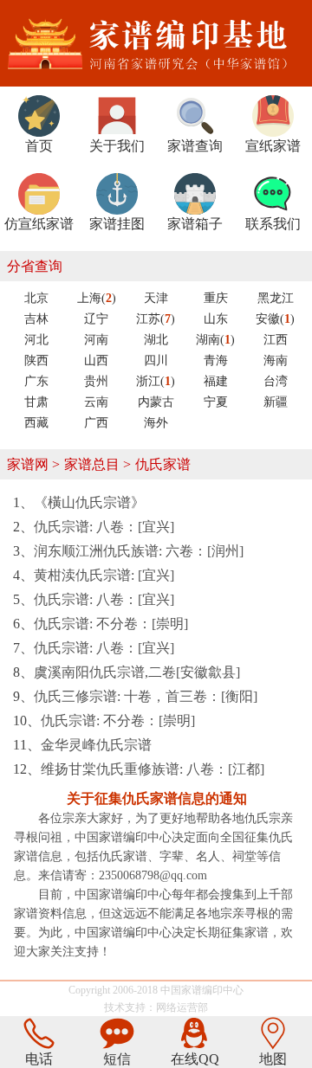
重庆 (216, 298)
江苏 (155, 318)
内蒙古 (156, 402)
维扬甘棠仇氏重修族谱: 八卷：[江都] (152, 769)
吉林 (36, 318)
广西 (96, 422)
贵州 (96, 381)
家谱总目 (92, 464)
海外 (156, 422)
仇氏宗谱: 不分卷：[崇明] (111, 623)
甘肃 (36, 402)
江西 (275, 339)
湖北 (156, 339)
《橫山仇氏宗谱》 (89, 502)
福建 (216, 381)
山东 (216, 318)
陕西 (36, 360)
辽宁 (96, 318)
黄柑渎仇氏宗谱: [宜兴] (104, 575)
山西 (96, 360)
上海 (96, 298)
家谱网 (28, 464)
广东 (36, 381)
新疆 (275, 402)
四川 (156, 360)
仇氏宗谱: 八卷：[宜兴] (104, 526)
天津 (156, 298)
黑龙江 (275, 298)
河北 (36, 339)
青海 (216, 360)
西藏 (36, 422)
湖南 (215, 339)
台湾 (275, 381)
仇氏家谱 (163, 464)
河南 (96, 339)
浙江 (155, 381)
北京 (36, 298)
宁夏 (216, 402)
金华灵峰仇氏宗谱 (96, 744)
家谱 (191, 990)
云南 (96, 402)
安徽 (275, 318)
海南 (275, 360)
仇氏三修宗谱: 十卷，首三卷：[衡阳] (145, 696)
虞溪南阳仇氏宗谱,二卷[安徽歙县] (137, 672)
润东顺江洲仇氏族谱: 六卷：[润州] (139, 551)
